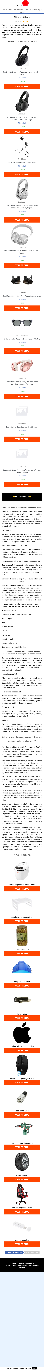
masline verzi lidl (22, 949)
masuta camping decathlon (22, 917)
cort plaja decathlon (22, 982)
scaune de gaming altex (22, 1208)
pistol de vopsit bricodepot (22, 1143)
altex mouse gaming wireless (22, 1079)
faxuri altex (22, 1014)
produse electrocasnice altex (22, 1046)
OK (34, 1368)
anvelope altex (22, 1175)
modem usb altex (22, 1240)
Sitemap (22, 1267)
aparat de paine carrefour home (22, 885)
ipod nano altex (22, 1111)
